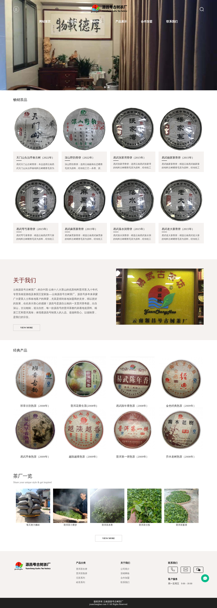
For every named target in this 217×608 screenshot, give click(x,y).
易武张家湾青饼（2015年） (129, 157)
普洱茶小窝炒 (70, 525)
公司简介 (125, 569)
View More (26, 327)
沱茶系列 (80, 578)
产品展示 (121, 21)
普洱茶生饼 (81, 569)
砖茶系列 (80, 582)
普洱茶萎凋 (181, 525)
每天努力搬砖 (33, 525)
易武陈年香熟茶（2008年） (132, 405)
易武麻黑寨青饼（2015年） (81, 229)
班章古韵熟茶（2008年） (35, 405)
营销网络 (125, 573)
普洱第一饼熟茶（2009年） (132, 456)
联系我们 (172, 21)
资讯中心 (96, 21)
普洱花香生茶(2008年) (84, 405)
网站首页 (45, 21)
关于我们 (70, 21)
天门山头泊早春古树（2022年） (35, 157)
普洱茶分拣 (144, 525)
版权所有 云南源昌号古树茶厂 (108, 601)
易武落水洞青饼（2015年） (129, 229)
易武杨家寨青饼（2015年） (178, 157)
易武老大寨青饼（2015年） (178, 229)
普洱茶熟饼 (81, 573)
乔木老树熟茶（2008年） (181, 456)
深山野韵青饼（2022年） (80, 157)
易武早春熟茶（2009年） (35, 456)
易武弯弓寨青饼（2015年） (32, 229)
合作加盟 (146, 21)
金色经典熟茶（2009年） (181, 405)
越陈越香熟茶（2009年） (84, 456)
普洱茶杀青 (107, 525)
